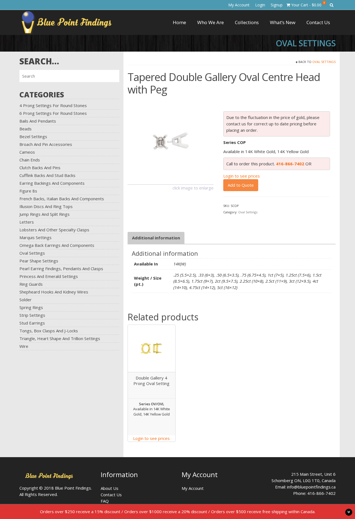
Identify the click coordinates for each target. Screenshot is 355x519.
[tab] (156, 238)
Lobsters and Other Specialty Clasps (54, 229)
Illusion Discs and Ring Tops (46, 206)
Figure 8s (28, 191)
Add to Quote (241, 185)
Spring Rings (31, 307)
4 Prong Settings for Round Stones (53, 105)
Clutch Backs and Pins (39, 167)
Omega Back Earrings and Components (56, 245)
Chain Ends (29, 160)
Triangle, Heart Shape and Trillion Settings (59, 338)
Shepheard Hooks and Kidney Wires (53, 292)
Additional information (156, 237)
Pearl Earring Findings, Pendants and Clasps (61, 268)
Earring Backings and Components (52, 183)
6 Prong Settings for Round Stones (53, 113)
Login (260, 4)
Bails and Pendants (37, 121)
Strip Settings (32, 315)
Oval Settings (32, 253)
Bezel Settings (33, 136)
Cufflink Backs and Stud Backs (47, 175)
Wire (23, 346)
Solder (25, 299)
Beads (25, 128)
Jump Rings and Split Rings (44, 214)
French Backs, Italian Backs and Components (61, 198)
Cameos (27, 152)
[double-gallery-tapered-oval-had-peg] (170, 141)
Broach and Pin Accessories (45, 144)
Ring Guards (31, 284)
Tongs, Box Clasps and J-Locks (48, 330)
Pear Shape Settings (38, 261)
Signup (277, 4)
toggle (348, 512)
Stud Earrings (32, 323)
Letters (26, 222)
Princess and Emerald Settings (48, 276)
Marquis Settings (35, 237)
